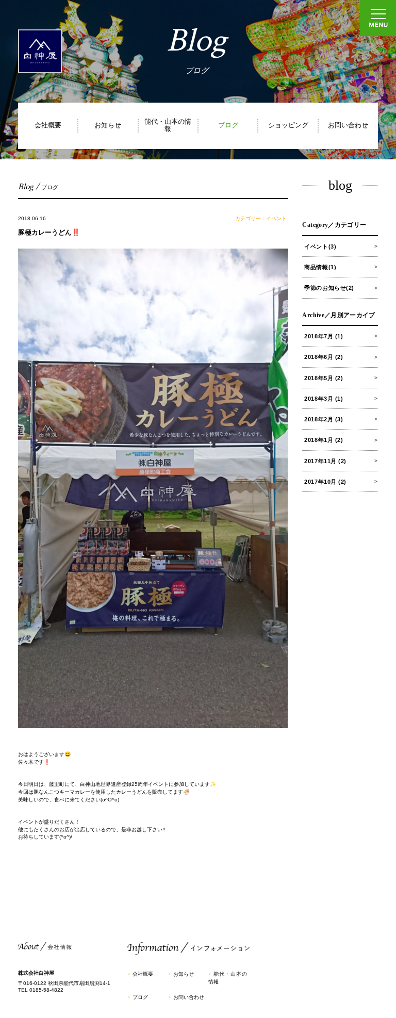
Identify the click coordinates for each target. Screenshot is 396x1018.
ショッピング (288, 125)
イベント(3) (320, 246)
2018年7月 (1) (323, 336)
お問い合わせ (348, 125)
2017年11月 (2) (325, 461)
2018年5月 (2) (323, 378)
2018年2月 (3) (323, 419)
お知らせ (107, 125)
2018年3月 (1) (323, 399)
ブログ (228, 125)
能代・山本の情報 (167, 125)
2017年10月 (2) (325, 482)
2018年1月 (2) (323, 440)
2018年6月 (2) (323, 357)
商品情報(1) (320, 267)
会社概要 (48, 125)
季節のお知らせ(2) (329, 288)
